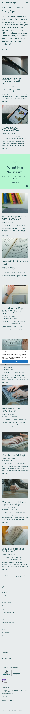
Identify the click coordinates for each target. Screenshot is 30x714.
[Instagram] (10, 659)
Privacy (4, 626)
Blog (10, 7)
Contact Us (5, 648)
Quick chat (5, 652)
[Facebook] (2, 659)
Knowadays (18, 710)
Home (3, 7)
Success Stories (6, 602)
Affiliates (4, 629)
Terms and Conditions (8, 622)
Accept (15, 361)
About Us (4, 592)
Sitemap (4, 636)
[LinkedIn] (6, 659)
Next (21, 576)
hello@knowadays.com (8, 654)
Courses (4, 595)
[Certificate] (4, 681)
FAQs (3, 619)
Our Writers (5, 609)
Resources (5, 615)
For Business (5, 632)
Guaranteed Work (7, 599)
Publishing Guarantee (8, 612)
